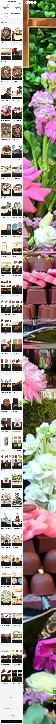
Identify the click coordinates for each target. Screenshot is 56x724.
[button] (11, 3)
